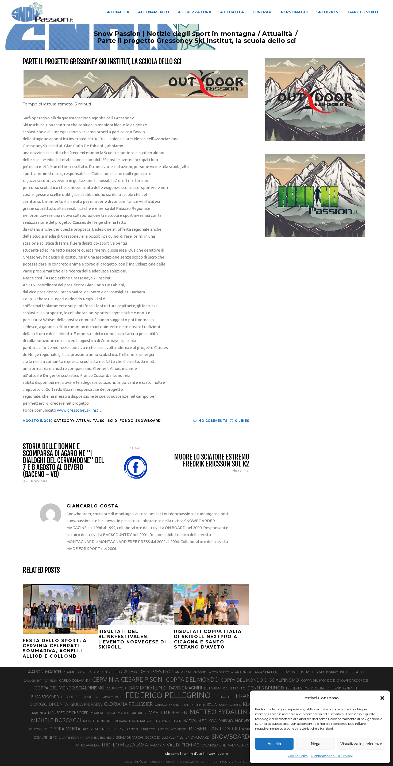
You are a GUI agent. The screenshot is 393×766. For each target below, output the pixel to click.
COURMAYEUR (116, 688)
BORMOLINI (335, 672)
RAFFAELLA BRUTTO (141, 729)
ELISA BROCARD (45, 696)
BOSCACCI (355, 672)
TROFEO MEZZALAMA (124, 744)
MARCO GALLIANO (132, 713)
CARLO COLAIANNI (74, 680)
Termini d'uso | (193, 753)
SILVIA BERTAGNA (71, 737)
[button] (382, 698)
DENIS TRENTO (234, 688)
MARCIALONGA (103, 713)
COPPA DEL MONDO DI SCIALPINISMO (260, 679)
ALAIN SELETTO (109, 672)
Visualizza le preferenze (361, 743)
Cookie (222, 753)
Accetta (274, 743)
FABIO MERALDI (112, 697)
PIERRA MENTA (64, 728)
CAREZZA (51, 680)
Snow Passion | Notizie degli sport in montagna (175, 34)
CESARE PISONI (142, 679)
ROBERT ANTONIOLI (214, 728)
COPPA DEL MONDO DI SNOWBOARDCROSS (334, 680)
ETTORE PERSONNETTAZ (80, 697)
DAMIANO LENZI (148, 688)
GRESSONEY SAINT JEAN (172, 704)
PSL (121, 729)
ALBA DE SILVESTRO (148, 671)
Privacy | (211, 753)
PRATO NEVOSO (103, 729)
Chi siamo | (173, 753)
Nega (315, 743)
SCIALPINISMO (45, 737)
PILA (85, 729)
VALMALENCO (238, 745)
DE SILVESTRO (297, 688)
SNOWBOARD (198, 737)
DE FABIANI (212, 688)
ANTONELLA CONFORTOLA (213, 672)
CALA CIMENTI (33, 680)
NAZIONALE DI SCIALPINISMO (208, 720)
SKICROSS (152, 737)
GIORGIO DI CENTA (49, 704)
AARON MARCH (44, 671)
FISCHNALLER (223, 697)
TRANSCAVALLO (86, 745)
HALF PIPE (198, 704)
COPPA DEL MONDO (192, 679)
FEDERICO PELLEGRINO (168, 695)
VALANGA (157, 745)
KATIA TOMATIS (230, 704)
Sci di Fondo (120, 421)
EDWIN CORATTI (344, 688)
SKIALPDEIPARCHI (129, 737)
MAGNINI (39, 713)
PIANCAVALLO (37, 729)
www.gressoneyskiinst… (79, 410)
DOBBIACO (320, 688)
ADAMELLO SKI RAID (79, 672)
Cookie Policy (298, 756)
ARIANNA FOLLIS (269, 672)
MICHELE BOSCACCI (56, 720)
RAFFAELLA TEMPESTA (172, 729)
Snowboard (148, 421)
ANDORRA (183, 672)
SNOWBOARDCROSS (239, 736)
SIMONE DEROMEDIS (100, 737)
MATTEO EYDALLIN (218, 711)
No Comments (213, 421)
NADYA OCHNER (168, 721)
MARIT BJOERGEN (167, 712)
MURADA (120, 721)
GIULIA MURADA (86, 704)
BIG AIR (318, 672)
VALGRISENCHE (213, 745)
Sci (103, 421)
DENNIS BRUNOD (265, 687)
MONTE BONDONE (97, 721)
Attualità (277, 34)
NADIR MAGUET (141, 721)
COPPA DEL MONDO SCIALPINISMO (69, 687)
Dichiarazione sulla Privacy (332, 756)
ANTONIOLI (243, 672)
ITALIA (212, 705)
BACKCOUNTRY (297, 672)
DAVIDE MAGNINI (185, 687)
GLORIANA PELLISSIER (128, 704)
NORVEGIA (244, 720)
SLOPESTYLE (172, 737)
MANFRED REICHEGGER (68, 713)
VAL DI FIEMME (183, 744)
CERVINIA (105, 679)
